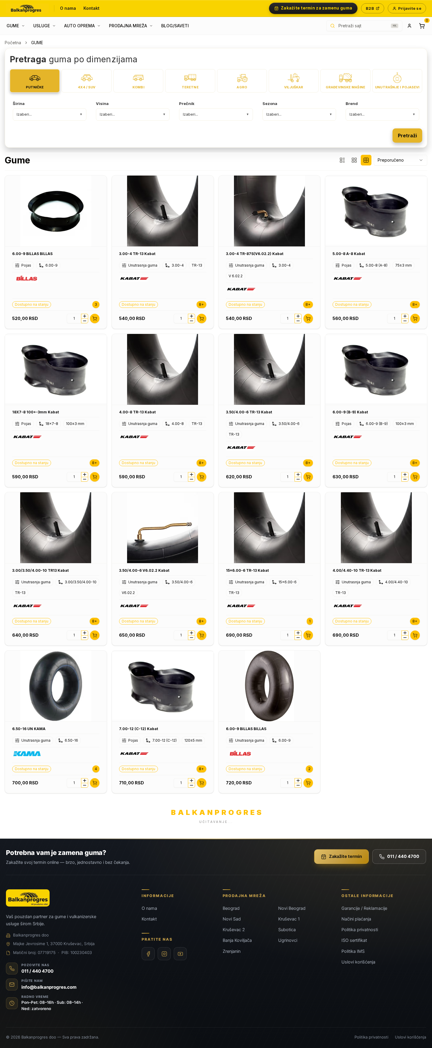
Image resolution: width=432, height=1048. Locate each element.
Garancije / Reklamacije (364, 908)
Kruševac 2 (234, 929)
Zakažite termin (345, 856)
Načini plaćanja (356, 919)
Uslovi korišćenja (358, 962)
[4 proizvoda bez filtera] (366, 160)
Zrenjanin (231, 951)
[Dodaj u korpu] (94, 318)
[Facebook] (148, 953)
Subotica (287, 929)
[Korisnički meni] (409, 26)
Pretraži (407, 135)
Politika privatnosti (359, 929)
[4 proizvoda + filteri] (354, 160)
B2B (370, 8)
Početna (13, 42)
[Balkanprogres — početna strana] (27, 8)
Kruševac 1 (289, 919)
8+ (201, 304)
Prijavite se (409, 8)
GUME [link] (37, 42)
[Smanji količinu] (84, 320)
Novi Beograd (292, 908)
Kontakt (91, 8)
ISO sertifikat (354, 940)
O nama (68, 8)
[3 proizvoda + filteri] (342, 160)
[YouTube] (180, 953)
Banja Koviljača (237, 940)
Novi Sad (232, 919)
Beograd (231, 908)
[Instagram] (164, 953)
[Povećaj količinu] (84, 316)
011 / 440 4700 (403, 856)
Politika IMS (353, 951)
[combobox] (400, 160)
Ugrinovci (287, 940)
